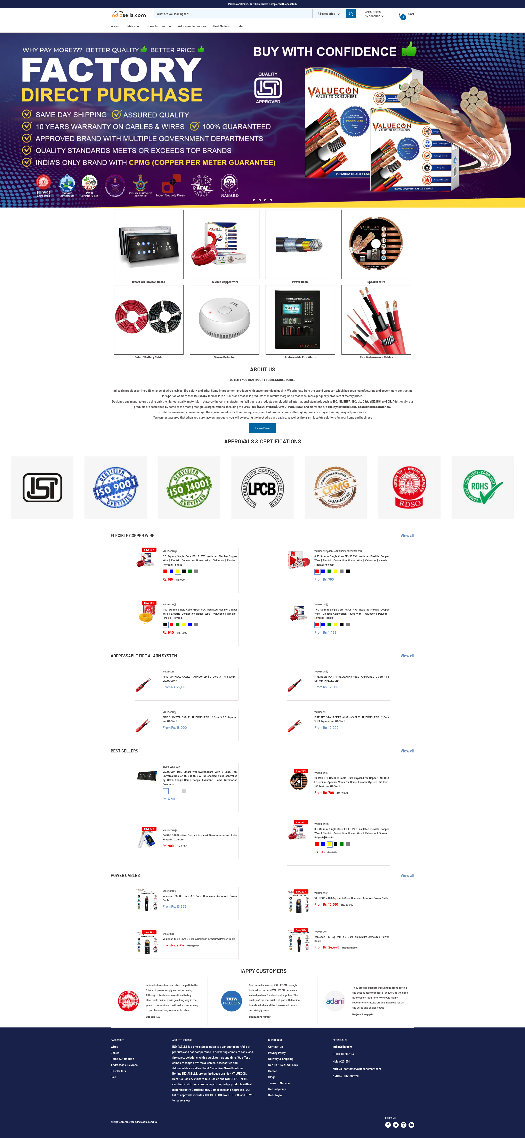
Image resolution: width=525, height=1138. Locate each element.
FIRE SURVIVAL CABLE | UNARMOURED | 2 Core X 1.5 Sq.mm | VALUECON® (200, 719)
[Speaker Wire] (376, 244)
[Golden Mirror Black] (165, 791)
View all (408, 535)
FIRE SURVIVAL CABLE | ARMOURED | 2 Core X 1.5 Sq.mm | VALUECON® (200, 678)
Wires (115, 26)
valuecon (168, 671)
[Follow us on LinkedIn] (411, 1125)
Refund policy (277, 1089)
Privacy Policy (277, 1053)
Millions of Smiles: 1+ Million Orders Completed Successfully (262, 4)
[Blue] (171, 571)
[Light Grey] (184, 791)
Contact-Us (275, 1046)
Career (272, 1071)
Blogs (271, 1077)
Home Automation (158, 26)
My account (372, 16)
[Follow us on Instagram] (403, 1125)
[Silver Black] (171, 791)
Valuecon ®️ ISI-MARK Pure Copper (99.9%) (338, 551)
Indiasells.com (171, 766)
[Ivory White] (177, 791)
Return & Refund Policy (283, 1065)
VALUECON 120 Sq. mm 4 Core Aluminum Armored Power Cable (351, 898)
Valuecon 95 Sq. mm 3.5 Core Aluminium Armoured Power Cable (200, 898)
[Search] (351, 13)
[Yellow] (177, 571)
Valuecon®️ (170, 604)
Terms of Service (279, 1083)
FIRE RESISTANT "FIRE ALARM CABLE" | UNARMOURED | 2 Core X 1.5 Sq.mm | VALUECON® (351, 719)
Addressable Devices (192, 26)
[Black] (184, 571)
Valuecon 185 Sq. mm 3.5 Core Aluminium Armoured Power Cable (351, 939)
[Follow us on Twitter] (396, 1125)
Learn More (262, 428)
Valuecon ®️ (170, 551)
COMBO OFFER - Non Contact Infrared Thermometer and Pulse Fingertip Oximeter (200, 837)
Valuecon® (320, 931)
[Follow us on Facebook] (388, 1125)
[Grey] (196, 571)
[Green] (190, 571)
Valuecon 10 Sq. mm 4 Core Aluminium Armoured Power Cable (199, 939)
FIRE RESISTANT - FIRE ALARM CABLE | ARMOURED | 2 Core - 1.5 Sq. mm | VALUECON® (351, 678)
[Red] (165, 571)
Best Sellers (221, 26)
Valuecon (168, 934)
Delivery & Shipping (280, 1058)
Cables (130, 26)
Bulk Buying (275, 1095)
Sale (240, 26)
